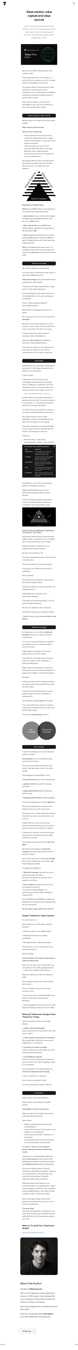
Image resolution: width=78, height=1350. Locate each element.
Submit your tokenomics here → (33, 1232)
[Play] (39, 517)
